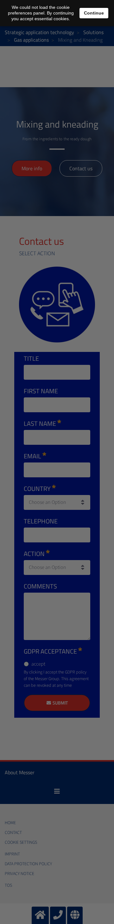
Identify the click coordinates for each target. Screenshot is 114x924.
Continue (94, 12)
